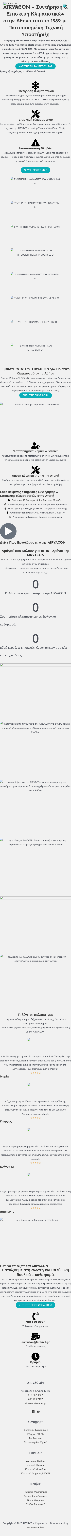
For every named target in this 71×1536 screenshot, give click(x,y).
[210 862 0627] (35, 1316)
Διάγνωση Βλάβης (35, 1460)
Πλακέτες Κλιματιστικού (35, 1491)
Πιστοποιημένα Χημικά (35, 1442)
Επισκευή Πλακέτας (35, 1465)
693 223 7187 (35, 1399)
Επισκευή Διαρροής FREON (35, 1473)
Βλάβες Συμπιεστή (35, 1504)
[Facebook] (33, 1411)
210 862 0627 (35, 1322)
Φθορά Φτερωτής (35, 1500)
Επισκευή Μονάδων (35, 1469)
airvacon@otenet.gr (35, 1342)
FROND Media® (35, 1527)
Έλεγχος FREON (35, 1434)
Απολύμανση (35, 1438)
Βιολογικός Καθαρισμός (35, 1429)
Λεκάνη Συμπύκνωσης (35, 1496)
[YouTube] (38, 1411)
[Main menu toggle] (64, 5)
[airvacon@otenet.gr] (35, 1336)
